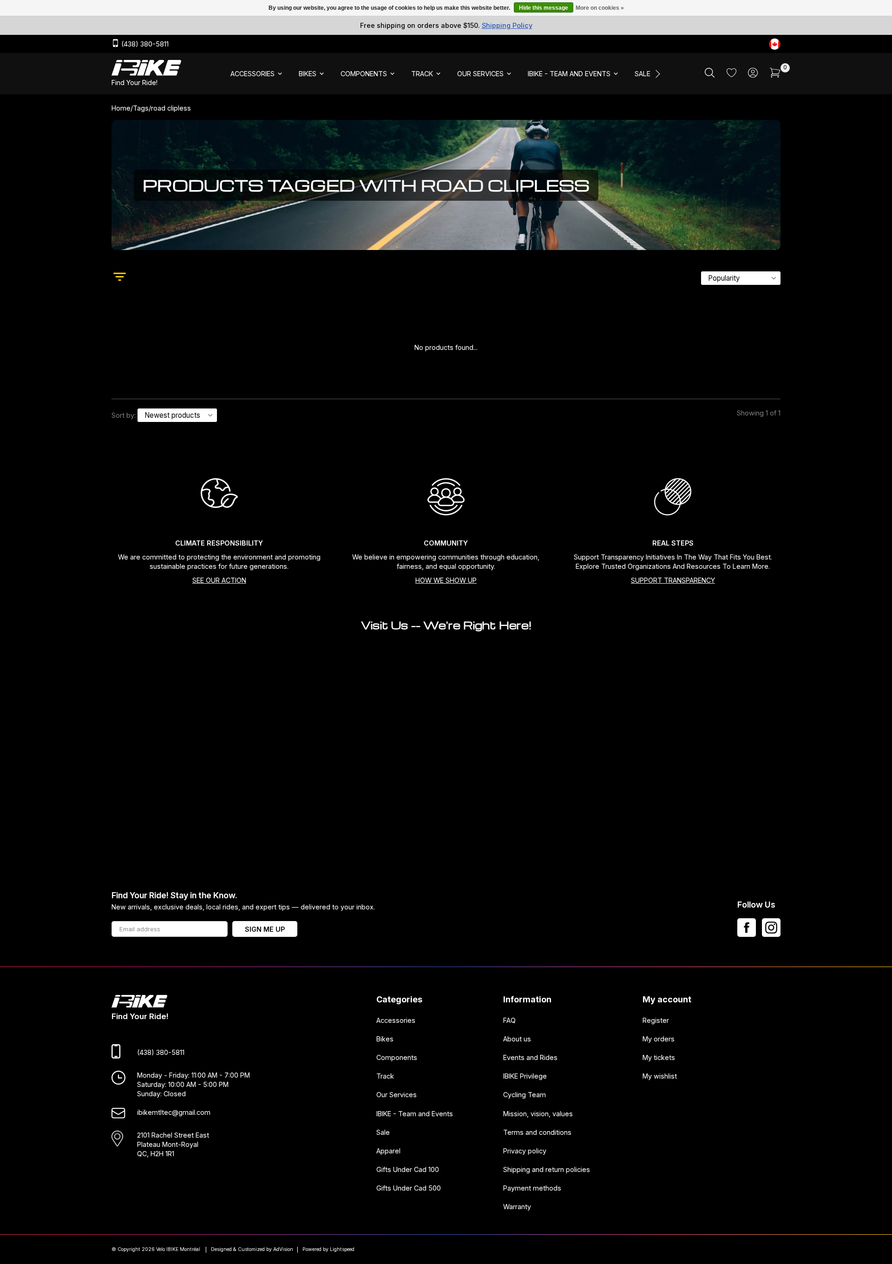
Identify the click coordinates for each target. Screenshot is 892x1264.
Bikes (385, 1039)
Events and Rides (530, 1058)
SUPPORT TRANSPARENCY (673, 580)
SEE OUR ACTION (219, 580)
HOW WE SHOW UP (446, 580)
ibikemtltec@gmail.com (173, 1113)
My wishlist (660, 1076)
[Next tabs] (657, 74)
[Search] (710, 75)
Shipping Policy (507, 25)
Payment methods (532, 1188)
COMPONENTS (364, 74)
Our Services (396, 1095)
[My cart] (775, 75)
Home (121, 108)
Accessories (395, 1020)
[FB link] (746, 927)
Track (385, 1076)
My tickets (659, 1058)
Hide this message (543, 8)
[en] (774, 44)
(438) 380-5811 (144, 44)
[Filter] (120, 278)
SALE (642, 74)
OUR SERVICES (480, 74)
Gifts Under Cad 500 (408, 1188)
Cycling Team (524, 1095)
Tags (141, 108)
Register (656, 1020)
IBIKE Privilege (525, 1076)
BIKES (307, 74)
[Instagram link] (771, 927)
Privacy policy (524, 1151)
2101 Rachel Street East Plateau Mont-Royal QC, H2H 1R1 (173, 1144)
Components (396, 1058)
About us (517, 1039)
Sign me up (265, 929)
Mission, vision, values (538, 1114)
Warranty (517, 1207)
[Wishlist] (731, 75)
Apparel (388, 1151)
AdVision (283, 1249)
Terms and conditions (537, 1132)
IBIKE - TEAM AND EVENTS (569, 74)
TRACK (422, 74)
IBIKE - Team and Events (414, 1114)
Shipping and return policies (546, 1169)
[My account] (753, 75)
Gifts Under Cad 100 (407, 1169)
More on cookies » (600, 8)
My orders (659, 1039)
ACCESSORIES (252, 74)
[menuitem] (257, 74)
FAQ (509, 1020)
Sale (383, 1132)
